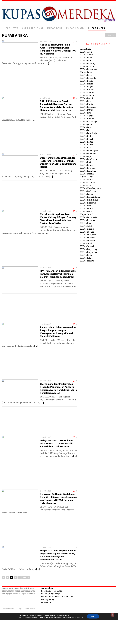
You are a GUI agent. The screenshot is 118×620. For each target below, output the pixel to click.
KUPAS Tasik (86, 255)
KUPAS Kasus (86, 147)
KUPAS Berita (86, 81)
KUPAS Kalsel (86, 139)
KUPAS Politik (86, 208)
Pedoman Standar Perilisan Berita (57, 596)
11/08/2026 (45, 98)
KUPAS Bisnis (86, 84)
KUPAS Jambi (86, 127)
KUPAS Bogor (86, 86)
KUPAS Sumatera (88, 240)
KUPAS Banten (87, 66)
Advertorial (85, 49)
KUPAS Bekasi (86, 75)
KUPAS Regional (33, 28)
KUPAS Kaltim (87, 144)
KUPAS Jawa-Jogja (88, 133)
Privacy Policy (47, 599)
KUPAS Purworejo (88, 217)
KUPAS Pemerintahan (90, 197)
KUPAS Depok (86, 98)
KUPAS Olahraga (88, 191)
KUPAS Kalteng (87, 142)
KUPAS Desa (55, 28)
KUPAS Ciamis (87, 92)
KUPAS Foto (85, 113)
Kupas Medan (86, 176)
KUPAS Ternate (87, 261)
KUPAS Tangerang (88, 249)
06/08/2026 (45, 380)
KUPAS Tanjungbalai (89, 252)
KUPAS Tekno (86, 258)
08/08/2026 (45, 267)
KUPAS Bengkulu (88, 78)
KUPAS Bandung (88, 63)
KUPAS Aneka (97, 28)
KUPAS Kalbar (86, 136)
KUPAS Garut (86, 115)
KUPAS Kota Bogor (88, 168)
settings (80, 617)
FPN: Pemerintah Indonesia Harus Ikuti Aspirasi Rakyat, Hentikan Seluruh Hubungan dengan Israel (58, 273)
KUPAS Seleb (86, 226)
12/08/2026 (45, 41)
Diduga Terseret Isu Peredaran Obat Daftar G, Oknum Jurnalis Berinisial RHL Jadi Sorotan (56, 443)
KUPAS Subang (87, 232)
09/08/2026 (45, 211)
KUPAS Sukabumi (88, 234)
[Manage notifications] (112, 615)
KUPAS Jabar (86, 124)
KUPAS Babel (86, 57)
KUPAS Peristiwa (88, 203)
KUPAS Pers (85, 205)
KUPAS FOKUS (87, 110)
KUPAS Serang (87, 229)
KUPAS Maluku (87, 174)
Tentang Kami (47, 588)
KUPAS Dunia (86, 104)
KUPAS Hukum (87, 118)
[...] (47, 63)
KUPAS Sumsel (87, 246)
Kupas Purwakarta (88, 214)
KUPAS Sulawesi (87, 237)
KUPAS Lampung (88, 171)
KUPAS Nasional (87, 182)
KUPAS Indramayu (88, 121)
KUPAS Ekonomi (88, 107)
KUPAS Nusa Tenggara (90, 188)
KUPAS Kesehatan (88, 159)
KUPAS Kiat (85, 162)
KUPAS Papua (86, 194)
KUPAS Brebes (87, 89)
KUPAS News (10, 28)
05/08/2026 (45, 437)
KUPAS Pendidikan (89, 200)
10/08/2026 (45, 154)
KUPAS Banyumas (88, 69)
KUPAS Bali (85, 60)
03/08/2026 (45, 491)
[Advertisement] (39, 83)
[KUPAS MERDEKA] (59, 13)
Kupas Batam (86, 72)
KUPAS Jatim (86, 130)
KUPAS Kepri (86, 156)
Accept (93, 616)
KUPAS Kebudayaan (89, 150)
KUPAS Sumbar (87, 243)
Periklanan (46, 602)
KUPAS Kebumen (88, 153)
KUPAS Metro (86, 179)
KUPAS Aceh (86, 52)
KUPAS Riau (85, 223)
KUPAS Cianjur (87, 95)
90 (24, 577)
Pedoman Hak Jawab (50, 593)
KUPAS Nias (85, 185)
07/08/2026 (45, 324)
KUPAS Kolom (75, 28)
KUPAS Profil (86, 211)
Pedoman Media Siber (51, 591)
